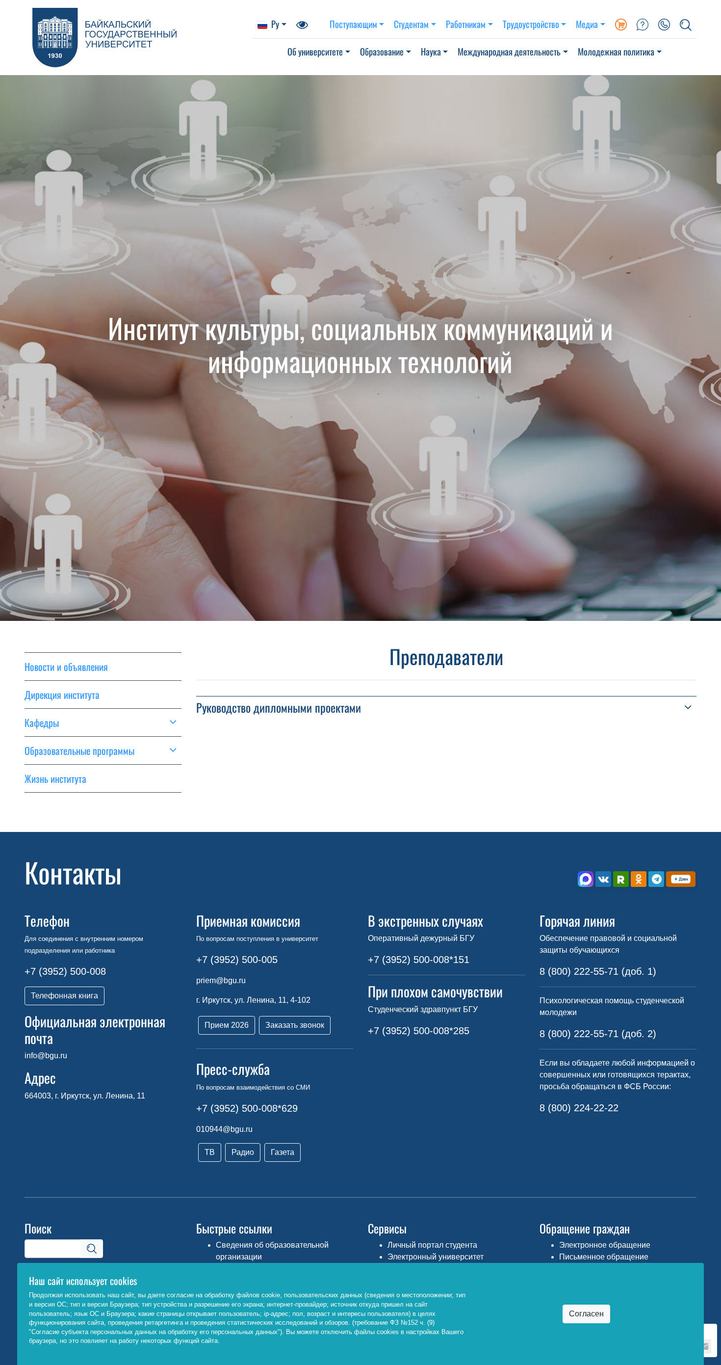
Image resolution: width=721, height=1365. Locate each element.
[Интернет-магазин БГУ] (621, 24)
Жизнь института (55, 778)
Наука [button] (431, 51)
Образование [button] (382, 51)
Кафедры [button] (42, 722)
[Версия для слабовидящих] (302, 24)
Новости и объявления (66, 666)
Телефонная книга (64, 995)
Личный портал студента (432, 1245)
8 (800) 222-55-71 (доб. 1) (598, 971)
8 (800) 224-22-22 (579, 1107)
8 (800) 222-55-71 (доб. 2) (598, 1033)
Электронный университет (435, 1257)
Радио (243, 1152)
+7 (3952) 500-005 (237, 959)
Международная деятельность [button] (509, 51)
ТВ (210, 1152)
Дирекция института (62, 694)
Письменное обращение (603, 1257)
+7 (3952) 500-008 (65, 971)
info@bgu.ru (46, 1055)
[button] (686, 24)
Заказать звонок (294, 1025)
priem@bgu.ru (221, 980)
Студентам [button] (411, 23)
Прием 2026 (227, 1025)
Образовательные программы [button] (79, 750)
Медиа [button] (587, 23)
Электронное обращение (604, 1245)
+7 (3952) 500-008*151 (418, 959)
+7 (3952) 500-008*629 (247, 1108)
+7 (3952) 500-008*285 (418, 1030)
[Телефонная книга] (664, 24)
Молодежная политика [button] (616, 51)
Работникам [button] (466, 23)
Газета (282, 1152)
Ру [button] (275, 23)
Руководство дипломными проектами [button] (278, 707)
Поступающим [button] (353, 23)
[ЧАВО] (642, 24)
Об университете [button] (315, 51)
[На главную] (139, 37)
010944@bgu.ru (224, 1129)
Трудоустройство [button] (531, 23)
